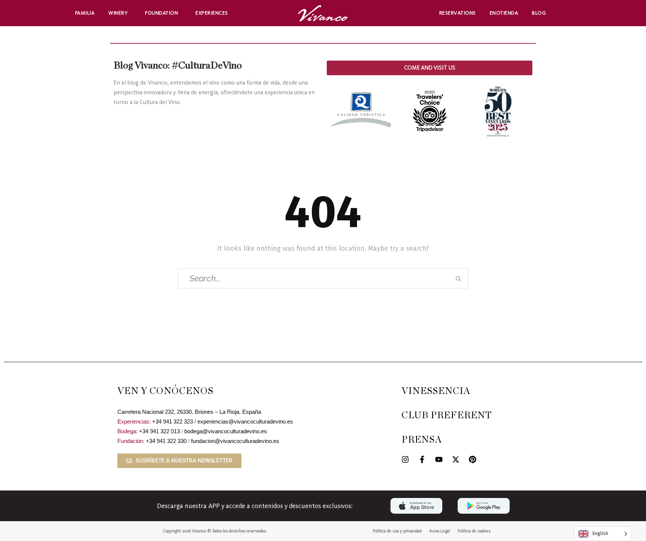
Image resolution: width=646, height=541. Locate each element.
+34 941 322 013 (159, 431)
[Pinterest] (472, 459)
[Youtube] (439, 459)
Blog (539, 13)
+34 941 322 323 (172, 421)
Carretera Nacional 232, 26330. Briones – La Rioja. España (189, 412)
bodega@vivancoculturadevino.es (225, 431)
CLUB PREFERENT (447, 415)
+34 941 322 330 (166, 441)
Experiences (212, 13)
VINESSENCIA (436, 391)
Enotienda (504, 13)
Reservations (457, 13)
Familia (85, 13)
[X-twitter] (455, 459)
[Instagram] (405, 459)
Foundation (161, 13)
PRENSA (422, 439)
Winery (117, 13)
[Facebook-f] (422, 459)
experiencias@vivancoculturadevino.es (245, 421)
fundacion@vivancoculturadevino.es (235, 441)
